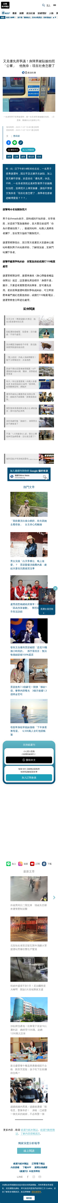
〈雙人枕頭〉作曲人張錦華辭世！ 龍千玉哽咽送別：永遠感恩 (21, 358)
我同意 (29, 1198)
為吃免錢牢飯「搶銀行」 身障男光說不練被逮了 (21, 422)
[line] (20, 1176)
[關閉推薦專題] (55, 588)
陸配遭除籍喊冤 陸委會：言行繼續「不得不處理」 (21, 333)
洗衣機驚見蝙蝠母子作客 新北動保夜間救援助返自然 (21, 345)
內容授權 (15, 1167)
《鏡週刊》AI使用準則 (29, 1171)
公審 (16, 156)
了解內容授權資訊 (30, 1133)
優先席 (31, 156)
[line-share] (14, 142)
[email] (39, 1176)
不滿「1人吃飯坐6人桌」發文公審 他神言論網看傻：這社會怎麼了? (21, 435)
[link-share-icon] (20, 142)
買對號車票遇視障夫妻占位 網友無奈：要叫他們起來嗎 (21, 409)
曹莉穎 (16, 135)
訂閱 (37, 863)
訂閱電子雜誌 (38, 1163)
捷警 (23, 156)
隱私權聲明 (36, 1191)
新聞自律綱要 (41, 1167)
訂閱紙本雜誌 (5, 5)
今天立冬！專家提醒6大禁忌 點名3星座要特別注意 (21, 320)
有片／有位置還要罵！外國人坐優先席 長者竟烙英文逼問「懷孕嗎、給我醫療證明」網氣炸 (21, 384)
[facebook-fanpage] (27, 1176)
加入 (14, 863)
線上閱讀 (29, 1151)
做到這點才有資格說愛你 (17, 458)
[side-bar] (54, 5)
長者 (39, 156)
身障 (9, 156)
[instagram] (33, 1176)
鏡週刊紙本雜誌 (29, 1129)
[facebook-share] (8, 142)
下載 (49, 863)
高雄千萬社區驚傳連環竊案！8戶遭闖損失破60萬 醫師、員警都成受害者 (21, 371)
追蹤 (26, 863)
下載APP (27, 1167)
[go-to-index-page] (24, 72)
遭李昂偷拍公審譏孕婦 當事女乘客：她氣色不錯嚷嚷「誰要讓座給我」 (21, 397)
